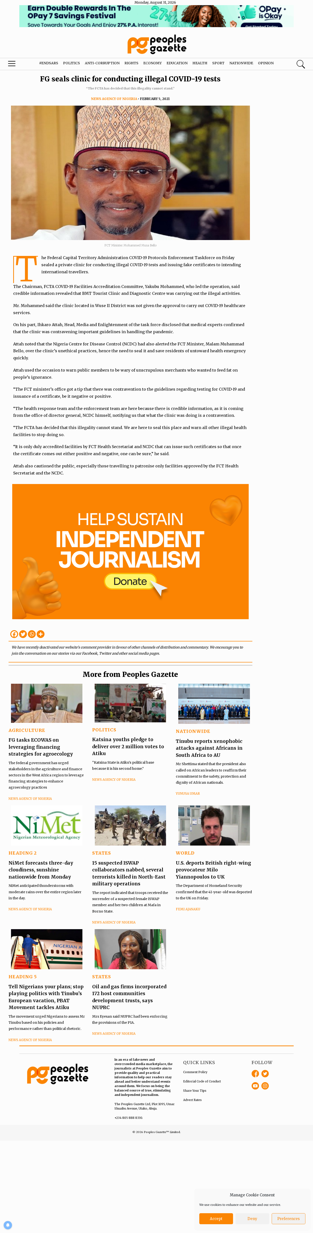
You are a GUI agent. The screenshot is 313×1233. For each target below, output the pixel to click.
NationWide (193, 731)
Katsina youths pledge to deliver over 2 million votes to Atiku (128, 746)
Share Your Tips (194, 1090)
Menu (17, 65)
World (185, 853)
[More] (41, 634)
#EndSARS (48, 63)
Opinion (266, 63)
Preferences (288, 1218)
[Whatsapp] (32, 634)
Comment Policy (195, 1072)
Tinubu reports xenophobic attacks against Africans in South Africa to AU (209, 748)
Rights (131, 63)
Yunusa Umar (188, 794)
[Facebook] (14, 634)
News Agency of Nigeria (114, 99)
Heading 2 (23, 853)
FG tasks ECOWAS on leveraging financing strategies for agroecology (41, 747)
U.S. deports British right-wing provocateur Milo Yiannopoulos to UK (213, 870)
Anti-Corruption (102, 63)
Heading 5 (23, 977)
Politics (71, 63)
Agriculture (27, 730)
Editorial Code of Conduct (202, 1081)
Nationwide (241, 63)
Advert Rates (192, 1100)
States (101, 853)
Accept (216, 1218)
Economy (152, 63)
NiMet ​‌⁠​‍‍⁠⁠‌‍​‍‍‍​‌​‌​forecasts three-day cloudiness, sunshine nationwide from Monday (41, 870)
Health (199, 63)
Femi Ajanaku (188, 909)
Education (177, 63)
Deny (252, 1218)
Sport (218, 63)
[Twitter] (23, 634)
